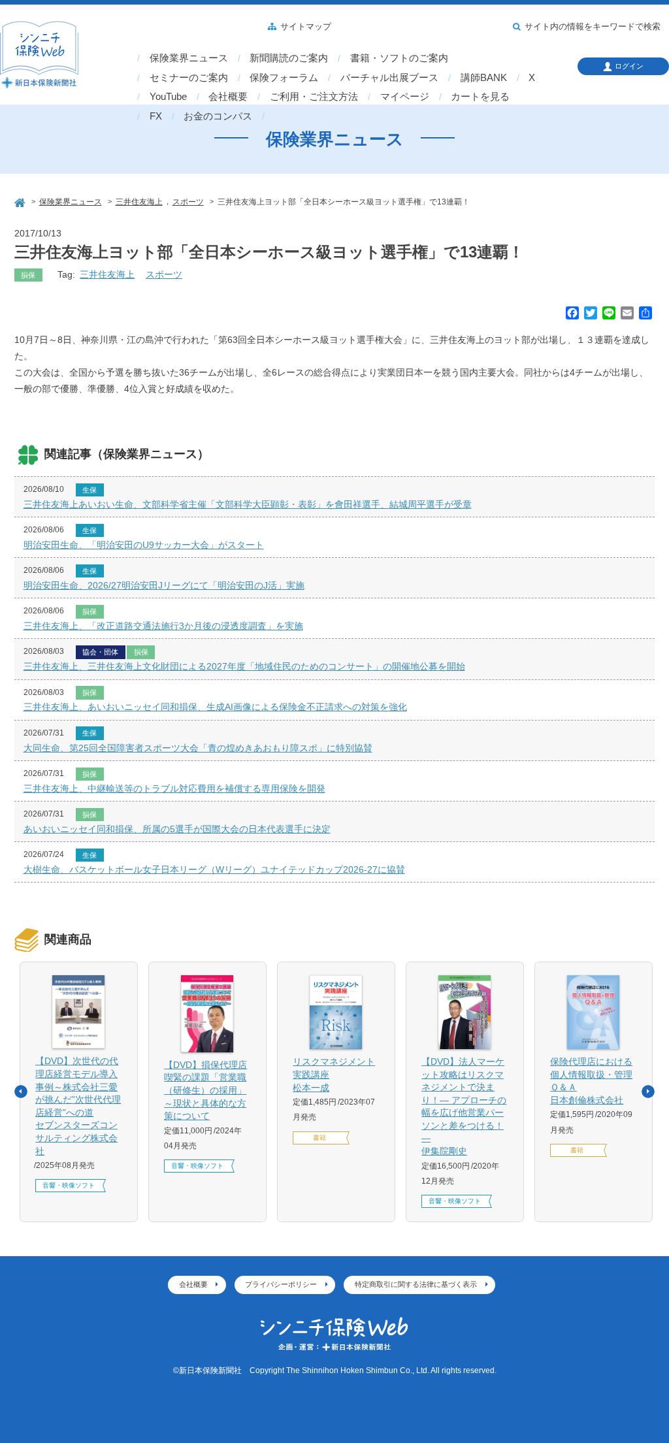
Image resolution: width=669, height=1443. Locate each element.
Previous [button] (20, 1091)
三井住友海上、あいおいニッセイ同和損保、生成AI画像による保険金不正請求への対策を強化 (215, 707)
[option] (79, 1092)
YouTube (168, 96)
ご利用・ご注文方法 (314, 96)
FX (156, 116)
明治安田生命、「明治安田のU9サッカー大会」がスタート (144, 545)
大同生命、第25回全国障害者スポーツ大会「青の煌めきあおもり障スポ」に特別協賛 (198, 748)
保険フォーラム (284, 78)
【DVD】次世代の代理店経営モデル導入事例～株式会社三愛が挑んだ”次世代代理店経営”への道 (78, 1106)
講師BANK (484, 78)
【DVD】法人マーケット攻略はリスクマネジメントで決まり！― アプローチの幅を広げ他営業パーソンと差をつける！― (463, 1106)
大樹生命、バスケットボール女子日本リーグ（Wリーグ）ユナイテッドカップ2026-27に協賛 (214, 869)
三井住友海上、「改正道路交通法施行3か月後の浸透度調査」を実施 (163, 626)
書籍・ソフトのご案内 (399, 58)
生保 (89, 490)
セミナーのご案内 (189, 78)
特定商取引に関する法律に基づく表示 (416, 1284)
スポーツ (164, 274)
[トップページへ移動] (20, 201)
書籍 (319, 1137)
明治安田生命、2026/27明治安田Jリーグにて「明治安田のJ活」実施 (164, 585)
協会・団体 (100, 652)
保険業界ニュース (189, 58)
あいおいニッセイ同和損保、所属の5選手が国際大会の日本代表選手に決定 (177, 829)
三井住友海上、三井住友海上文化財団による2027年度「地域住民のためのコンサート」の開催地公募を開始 (244, 666)
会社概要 (228, 96)
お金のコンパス (218, 116)
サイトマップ (305, 26)
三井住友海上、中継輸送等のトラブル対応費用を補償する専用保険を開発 (174, 788)
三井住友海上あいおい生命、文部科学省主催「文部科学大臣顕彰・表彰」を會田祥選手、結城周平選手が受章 (248, 504)
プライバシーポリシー (281, 1284)
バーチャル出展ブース (389, 78)
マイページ (404, 96)
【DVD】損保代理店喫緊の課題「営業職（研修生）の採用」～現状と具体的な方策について (205, 1090)
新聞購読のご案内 (289, 58)
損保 (28, 275)
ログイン (629, 66)
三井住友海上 (107, 274)
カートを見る (480, 96)
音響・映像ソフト (68, 1185)
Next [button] (648, 1091)
